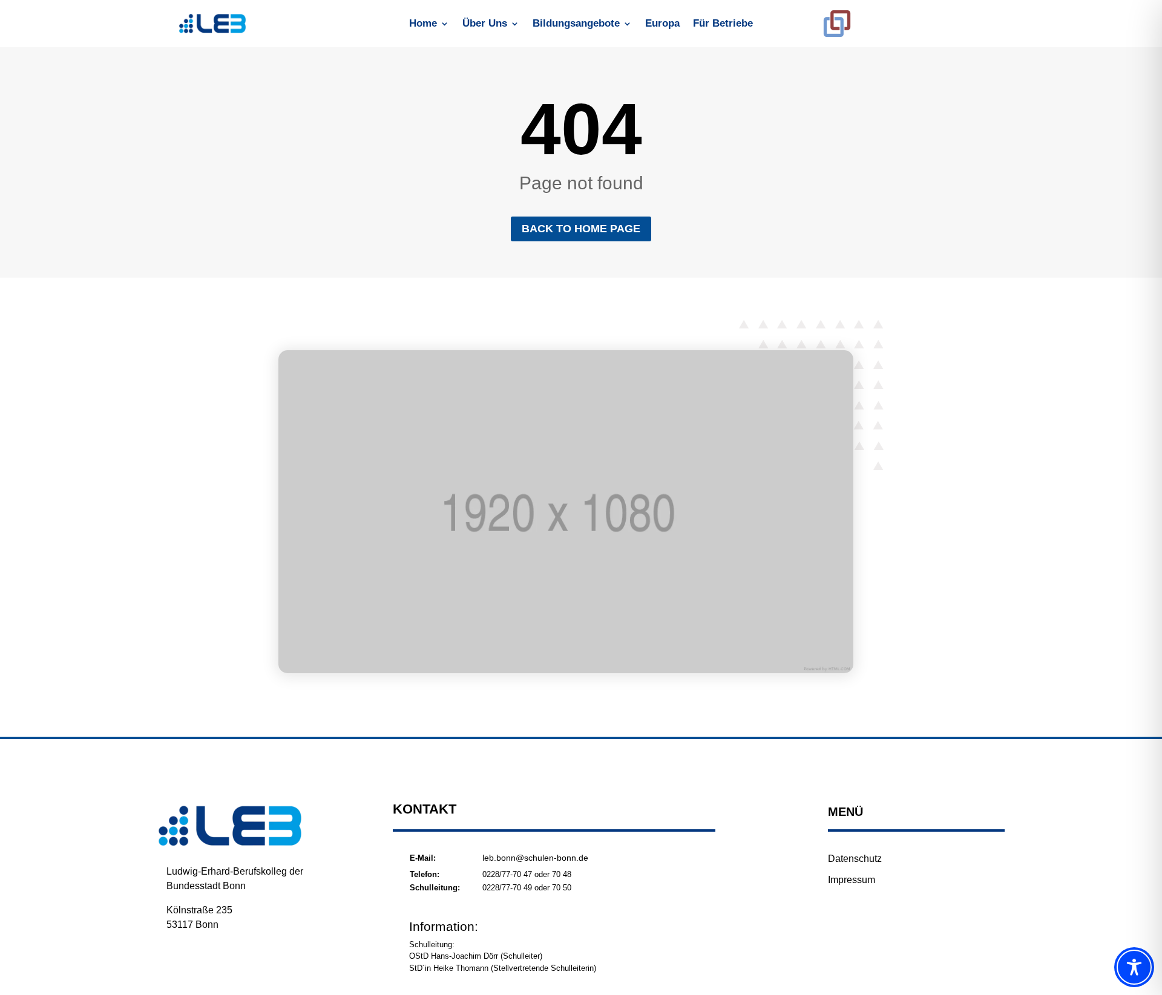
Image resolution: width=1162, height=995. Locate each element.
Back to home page (581, 229)
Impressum (851, 880)
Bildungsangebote (576, 24)
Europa (662, 24)
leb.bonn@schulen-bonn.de (535, 858)
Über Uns (484, 24)
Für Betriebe (723, 24)
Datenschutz (855, 858)
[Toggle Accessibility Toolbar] (1134, 967)
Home (423, 24)
